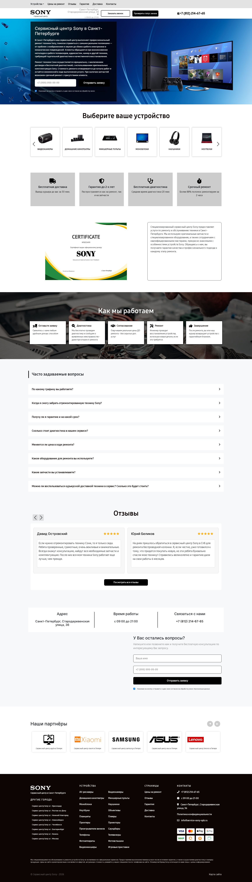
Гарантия (84, 4)
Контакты (111, 4)
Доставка (98, 4)
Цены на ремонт (56, 4)
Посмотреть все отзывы (126, 582)
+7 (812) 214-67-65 (189, 621)
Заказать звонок (115, 13)
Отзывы (72, 4)
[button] (34, 144)
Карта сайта (215, 874)
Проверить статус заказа (145, 13)
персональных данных (202, 689)
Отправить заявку (94, 82)
